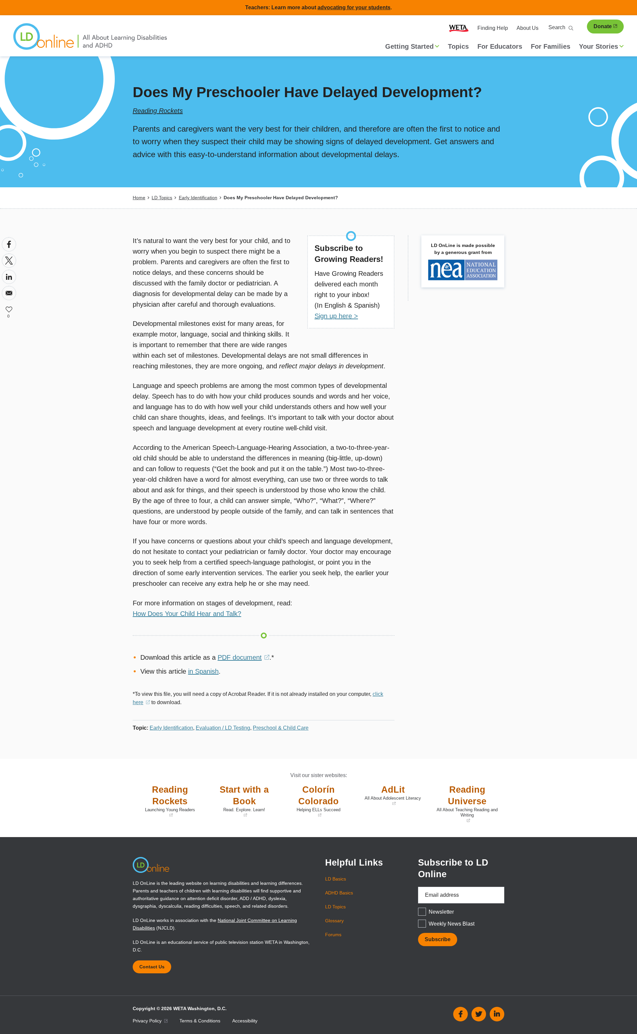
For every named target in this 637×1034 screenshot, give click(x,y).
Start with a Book (239, 801)
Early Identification (198, 197)
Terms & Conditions (199, 1020)
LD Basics (335, 879)
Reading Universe (465, 804)
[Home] (90, 39)
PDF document (243, 657)
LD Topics (162, 197)
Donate (603, 26)
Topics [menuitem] (458, 46)
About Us (527, 28)
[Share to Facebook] (9, 244)
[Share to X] (9, 260)
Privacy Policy (148, 1020)
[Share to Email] (9, 293)
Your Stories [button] (598, 46)
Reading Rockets (158, 110)
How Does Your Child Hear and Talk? (187, 613)
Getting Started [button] (409, 46)
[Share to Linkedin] (9, 277)
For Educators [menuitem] (499, 46)
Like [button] (9, 309)
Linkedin (497, 1014)
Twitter (478, 1014)
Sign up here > (336, 316)
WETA (459, 28)
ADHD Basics (339, 892)
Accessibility (244, 1020)
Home (139, 197)
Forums (333, 934)
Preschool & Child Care (281, 728)
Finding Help (492, 28)
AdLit (390, 796)
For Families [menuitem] (550, 46)
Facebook (460, 1014)
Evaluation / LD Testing (223, 728)
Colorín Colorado (312, 801)
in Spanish (203, 671)
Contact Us (152, 966)
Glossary (334, 920)
